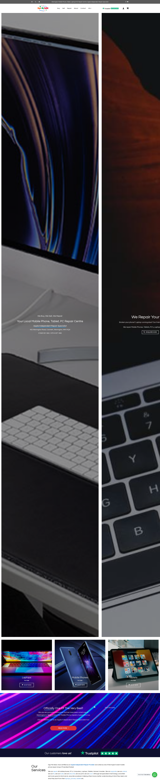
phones (73, 778)
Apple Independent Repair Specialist (71, 720)
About (76, 8)
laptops (67, 778)
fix (54, 773)
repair (55, 771)
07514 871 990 (56, 333)
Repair (69, 8)
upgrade (114, 771)
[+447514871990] (39, 2)
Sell (63, 8)
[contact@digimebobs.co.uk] (32, 2)
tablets (78, 778)
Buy (58, 8)
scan (91, 773)
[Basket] (128, 8)
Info (89, 8)
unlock (124, 771)
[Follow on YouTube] (127, 1)
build (62, 773)
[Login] (123, 8)
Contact (83, 8)
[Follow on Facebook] (125, 1)
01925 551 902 (43, 333)
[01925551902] (36, 2)
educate (72, 773)
